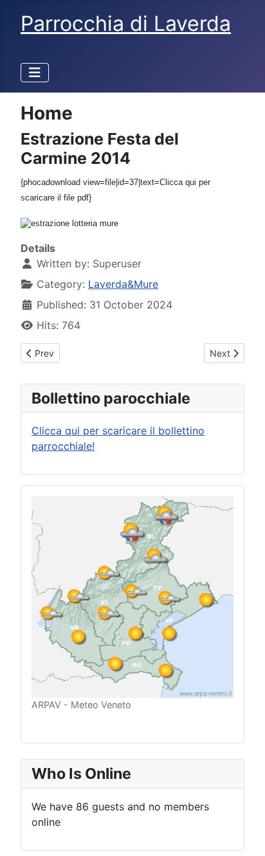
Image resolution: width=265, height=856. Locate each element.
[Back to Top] (242, 832)
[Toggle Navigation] (35, 72)
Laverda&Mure (123, 284)
